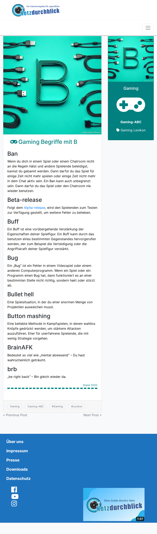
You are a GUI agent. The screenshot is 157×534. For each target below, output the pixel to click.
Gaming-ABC (36, 406)
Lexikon (78, 406)
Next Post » (92, 415)
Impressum (17, 450)
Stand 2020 (90, 385)
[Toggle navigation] (148, 28)
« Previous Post (15, 415)
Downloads (17, 469)
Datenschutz (18, 478)
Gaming (15, 406)
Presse (12, 460)
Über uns (15, 441)
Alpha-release (34, 208)
